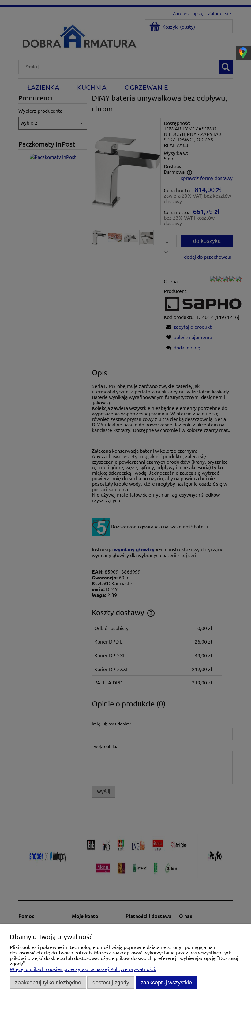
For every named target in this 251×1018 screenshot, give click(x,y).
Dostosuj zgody (110, 982)
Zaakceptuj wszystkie (166, 982)
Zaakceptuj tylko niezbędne (48, 982)
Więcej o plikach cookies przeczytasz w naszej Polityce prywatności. (83, 969)
